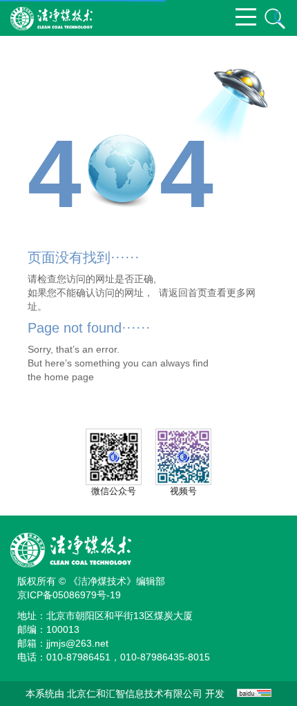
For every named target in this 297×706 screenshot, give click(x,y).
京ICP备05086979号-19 (69, 594)
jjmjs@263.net (77, 643)
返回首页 (188, 292)
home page (69, 376)
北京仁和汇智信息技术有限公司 (134, 693)
